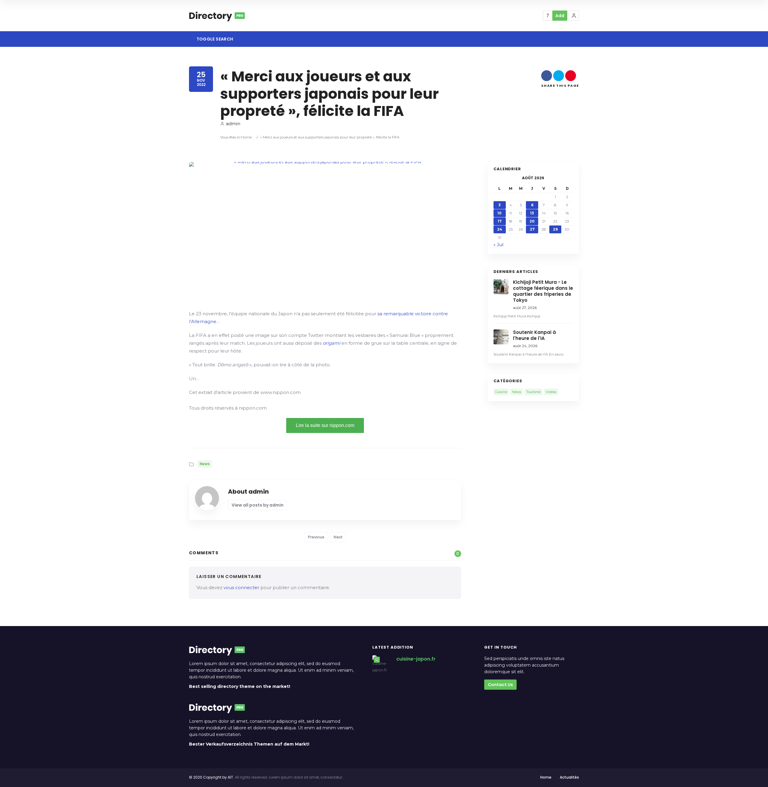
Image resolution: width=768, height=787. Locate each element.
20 (532, 221)
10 (499, 213)
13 (532, 213)
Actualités (569, 777)
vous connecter (241, 587)
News (205, 463)
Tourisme (533, 392)
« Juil (498, 244)
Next (338, 537)
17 (500, 221)
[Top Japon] (217, 15)
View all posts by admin (258, 505)
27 (532, 229)
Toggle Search (214, 39)
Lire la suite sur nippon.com (325, 425)
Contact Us (500, 685)
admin (233, 123)
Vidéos (551, 392)
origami (331, 343)
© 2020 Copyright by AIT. (211, 777)
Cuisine (501, 392)
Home (246, 137)
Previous (316, 537)
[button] (574, 16)
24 (499, 229)
